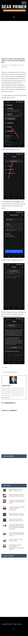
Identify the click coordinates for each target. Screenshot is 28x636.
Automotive (4, 67)
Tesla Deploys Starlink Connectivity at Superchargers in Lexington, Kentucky (16, 547)
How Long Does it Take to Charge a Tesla (16, 540)
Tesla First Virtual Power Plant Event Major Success (16, 519)
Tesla (5, 367)
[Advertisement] (14, 40)
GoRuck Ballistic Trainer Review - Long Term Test (15, 490)
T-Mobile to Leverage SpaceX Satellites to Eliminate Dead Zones (17, 502)
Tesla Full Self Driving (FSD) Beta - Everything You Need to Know (16, 534)
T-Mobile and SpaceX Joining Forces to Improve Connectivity (16, 508)
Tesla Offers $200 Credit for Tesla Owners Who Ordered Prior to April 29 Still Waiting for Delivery (16, 527)
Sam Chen (5, 65)
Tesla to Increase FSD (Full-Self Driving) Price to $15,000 (16, 514)
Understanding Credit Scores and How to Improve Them (16, 495)
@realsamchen (6, 397)
